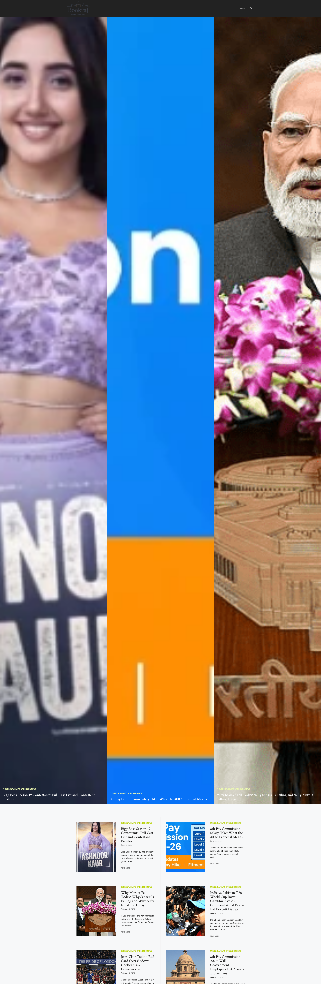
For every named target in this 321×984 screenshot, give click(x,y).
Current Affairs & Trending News (20, 789)
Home (242, 8)
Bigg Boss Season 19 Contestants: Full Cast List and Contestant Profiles (49, 797)
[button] (251, 8)
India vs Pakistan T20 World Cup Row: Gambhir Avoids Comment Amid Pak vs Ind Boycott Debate (227, 901)
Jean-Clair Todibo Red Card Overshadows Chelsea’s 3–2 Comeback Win (137, 963)
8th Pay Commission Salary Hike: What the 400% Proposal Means (158, 799)
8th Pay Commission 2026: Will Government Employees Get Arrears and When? (227, 965)
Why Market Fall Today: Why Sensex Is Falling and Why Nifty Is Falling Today (265, 797)
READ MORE (125, 868)
